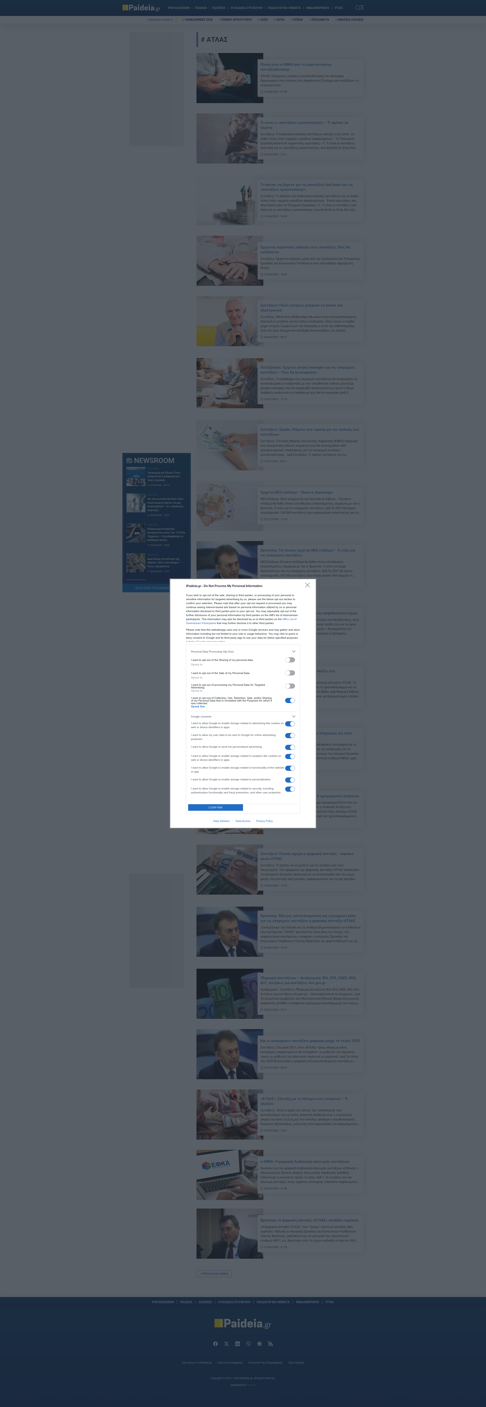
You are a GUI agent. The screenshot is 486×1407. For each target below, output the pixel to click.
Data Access (243, 820)
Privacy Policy (264, 820)
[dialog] (243, 703)
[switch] (290, 659)
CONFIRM (216, 807)
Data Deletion (221, 820)
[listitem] (243, 651)
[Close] (308, 586)
